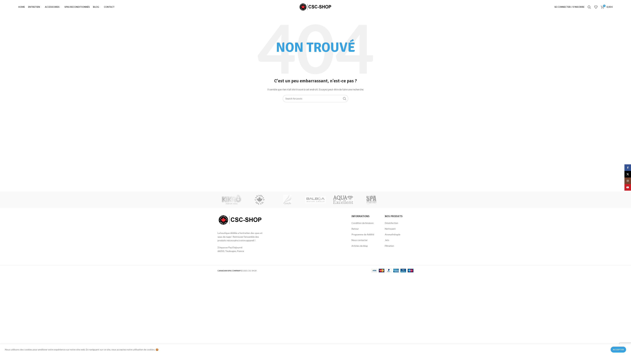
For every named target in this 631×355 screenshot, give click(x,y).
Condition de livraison (362, 223)
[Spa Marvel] (371, 199)
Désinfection (391, 223)
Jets (387, 240)
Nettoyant (390, 228)
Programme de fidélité (362, 234)
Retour (355, 228)
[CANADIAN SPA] (259, 199)
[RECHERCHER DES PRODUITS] (344, 98)
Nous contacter (359, 240)
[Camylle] (288, 199)
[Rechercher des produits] (589, 7)
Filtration (389, 245)
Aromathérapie (392, 234)
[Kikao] (231, 199)
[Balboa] (315, 199)
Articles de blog (359, 245)
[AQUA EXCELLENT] (343, 199)
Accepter (618, 349)
